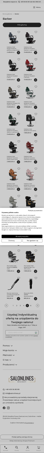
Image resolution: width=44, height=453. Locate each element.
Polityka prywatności (35, 210)
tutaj (29, 230)
